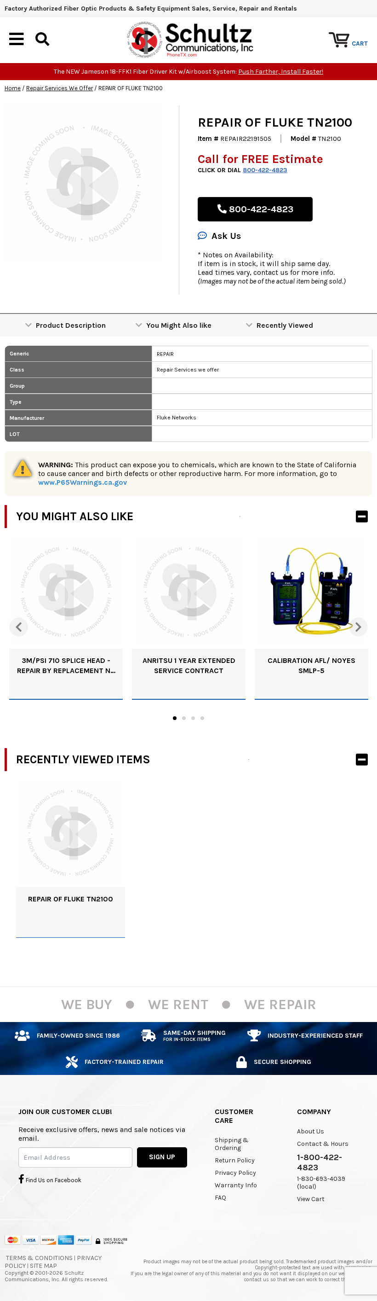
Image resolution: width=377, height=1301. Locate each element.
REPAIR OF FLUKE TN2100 (70, 898)
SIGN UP (162, 1157)
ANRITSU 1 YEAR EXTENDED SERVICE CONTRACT (189, 665)
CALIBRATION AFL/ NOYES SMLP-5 (311, 665)
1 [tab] (175, 718)
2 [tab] (184, 718)
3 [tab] (193, 718)
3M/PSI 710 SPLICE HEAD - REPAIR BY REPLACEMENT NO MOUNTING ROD (66, 666)
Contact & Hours (322, 1144)
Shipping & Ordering (232, 1144)
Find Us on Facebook (52, 1180)
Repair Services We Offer (59, 88)
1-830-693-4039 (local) (321, 1183)
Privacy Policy (235, 1173)
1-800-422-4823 (319, 1162)
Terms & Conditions (39, 1258)
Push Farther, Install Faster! (280, 72)
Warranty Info (236, 1185)
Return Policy (235, 1160)
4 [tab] (202, 718)
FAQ (220, 1198)
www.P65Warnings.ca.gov (82, 482)
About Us (310, 1131)
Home (13, 88)
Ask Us (226, 236)
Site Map (43, 1266)
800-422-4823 (265, 170)
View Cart (311, 1199)
